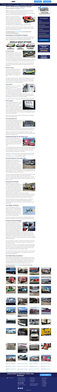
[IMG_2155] (22, 274)
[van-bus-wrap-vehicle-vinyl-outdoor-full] (11, 314)
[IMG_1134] (46, 274)
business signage (14, 154)
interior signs (28, 154)
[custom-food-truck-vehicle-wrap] (22, 366)
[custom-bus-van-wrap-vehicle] (22, 316)
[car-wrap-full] (45, 363)
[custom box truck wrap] (46, 293)
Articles (29, 4)
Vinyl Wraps (44, 386)
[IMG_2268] (46, 283)
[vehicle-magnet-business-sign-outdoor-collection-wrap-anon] (34, 324)
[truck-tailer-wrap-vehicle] (11, 361)
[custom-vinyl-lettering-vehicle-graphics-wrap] (11, 349)
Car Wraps (44, 379)
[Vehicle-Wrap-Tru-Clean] (11, 274)
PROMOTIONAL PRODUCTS (34, 383)
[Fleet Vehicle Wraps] (46, 304)
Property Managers (23, 4)
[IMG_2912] (34, 283)
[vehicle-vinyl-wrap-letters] (22, 352)
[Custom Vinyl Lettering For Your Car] (34, 295)
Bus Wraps (44, 380)
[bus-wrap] (34, 314)
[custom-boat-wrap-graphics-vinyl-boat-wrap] (11, 333)
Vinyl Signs (32, 381)
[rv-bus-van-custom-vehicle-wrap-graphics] (11, 323)
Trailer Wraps (44, 382)
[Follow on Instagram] (20, 388)
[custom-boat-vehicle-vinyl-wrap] (34, 361)
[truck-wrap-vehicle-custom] (22, 363)
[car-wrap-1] (11, 366)
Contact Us (33, 4)
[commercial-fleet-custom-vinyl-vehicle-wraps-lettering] (22, 360)
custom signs (13, 156)
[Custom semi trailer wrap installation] (34, 302)
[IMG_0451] (34, 274)
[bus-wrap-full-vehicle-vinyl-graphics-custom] (46, 314)
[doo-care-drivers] (34, 366)
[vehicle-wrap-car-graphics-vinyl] (10, 363)
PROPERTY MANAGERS (33, 385)
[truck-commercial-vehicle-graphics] (11, 368)
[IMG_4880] (22, 283)
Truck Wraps (44, 383)
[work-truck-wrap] (46, 366)
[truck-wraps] (11, 371)
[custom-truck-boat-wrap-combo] (46, 368)
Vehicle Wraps (16, 4)
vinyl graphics (13, 85)
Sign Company (4, 4)
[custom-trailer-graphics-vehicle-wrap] (34, 350)
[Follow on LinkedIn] (22, 388)
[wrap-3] (46, 349)
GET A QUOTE (47, 1)
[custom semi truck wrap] (22, 304)
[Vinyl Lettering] (11, 304)
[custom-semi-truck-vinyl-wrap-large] (22, 371)
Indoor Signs (32, 379)
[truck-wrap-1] (46, 335)
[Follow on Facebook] (18, 388)
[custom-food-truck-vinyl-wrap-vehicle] (46, 361)
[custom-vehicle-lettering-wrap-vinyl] (22, 335)
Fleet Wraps (44, 381)
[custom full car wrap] (11, 293)
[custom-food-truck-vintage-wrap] (46, 324)
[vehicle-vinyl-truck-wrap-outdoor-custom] (34, 368)
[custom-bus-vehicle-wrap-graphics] (22, 325)
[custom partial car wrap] (22, 293)
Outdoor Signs (32, 380)
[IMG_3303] (11, 283)
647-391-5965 (38, 1)
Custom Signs (10, 4)
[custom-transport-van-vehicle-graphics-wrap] (34, 340)
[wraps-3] (33, 363)
